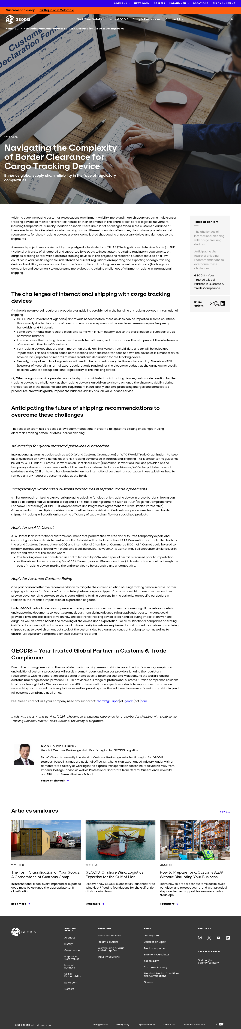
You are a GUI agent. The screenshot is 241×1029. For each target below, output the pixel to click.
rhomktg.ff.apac (108, 701)
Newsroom (70, 982)
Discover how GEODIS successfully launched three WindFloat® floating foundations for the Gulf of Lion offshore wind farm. (120, 887)
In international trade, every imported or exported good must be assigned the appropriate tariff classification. (46, 887)
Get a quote (151, 935)
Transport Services (109, 935)
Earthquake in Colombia (57, 10)
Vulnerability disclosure (194, 1024)
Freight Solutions (108, 942)
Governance (72, 950)
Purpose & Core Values (71, 957)
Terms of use (169, 1024)
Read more (18, 904)
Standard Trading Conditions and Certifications (161, 974)
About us (69, 937)
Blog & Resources (147, 19)
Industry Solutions (109, 957)
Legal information (146, 1024)
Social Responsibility (72, 975)
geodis (129, 701)
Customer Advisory (155, 967)
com (144, 701)
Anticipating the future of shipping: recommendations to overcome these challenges (209, 259)
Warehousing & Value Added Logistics (111, 949)
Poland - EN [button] (177, 3)
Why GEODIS (119, 19)
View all (225, 812)
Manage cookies (100, 1024)
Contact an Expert (155, 942)
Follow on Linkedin (53, 780)
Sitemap (149, 982)
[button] (120, 3)
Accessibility (151, 961)
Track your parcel (154, 948)
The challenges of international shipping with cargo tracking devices (209, 238)
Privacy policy (122, 1024)
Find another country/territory (208, 961)
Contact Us (174, 19)
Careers (69, 989)
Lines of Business (69, 966)
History (68, 944)
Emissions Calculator (156, 954)
